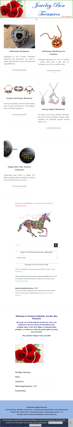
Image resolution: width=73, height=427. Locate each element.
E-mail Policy (37, 409)
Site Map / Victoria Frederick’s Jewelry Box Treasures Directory (37, 414)
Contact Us (19, 381)
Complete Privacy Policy (21, 281)
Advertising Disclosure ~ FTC (26, 386)
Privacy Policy (20, 391)
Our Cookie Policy (55, 423)
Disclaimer (20, 409)
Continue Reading (19, 70)
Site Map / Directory (23, 372)
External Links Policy (61, 409)
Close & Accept (35, 425)
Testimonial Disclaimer (36, 412)
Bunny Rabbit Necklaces (53, 109)
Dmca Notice (28, 409)
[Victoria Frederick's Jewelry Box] (36, 9)
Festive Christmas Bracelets (19, 98)
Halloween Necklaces (19, 51)
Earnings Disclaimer (48, 409)
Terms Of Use (24, 412)
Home (17, 377)
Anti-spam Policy (11, 409)
